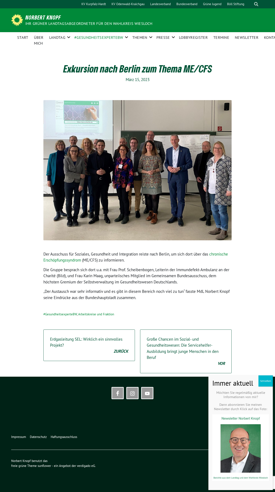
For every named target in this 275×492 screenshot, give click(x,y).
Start (22, 37)
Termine (221, 37)
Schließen (265, 380)
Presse (163, 37)
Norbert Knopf (43, 17)
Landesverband (160, 4)
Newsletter (246, 37)
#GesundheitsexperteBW (98, 37)
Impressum (18, 437)
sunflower (44, 466)
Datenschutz (38, 437)
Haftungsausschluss (64, 437)
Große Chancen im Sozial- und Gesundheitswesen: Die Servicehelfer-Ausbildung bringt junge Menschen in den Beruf (186, 351)
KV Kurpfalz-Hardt (93, 4)
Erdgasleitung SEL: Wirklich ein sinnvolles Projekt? (89, 345)
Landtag (57, 37)
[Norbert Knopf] (17, 19)
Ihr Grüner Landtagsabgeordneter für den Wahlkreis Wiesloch (89, 23)
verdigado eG (86, 466)
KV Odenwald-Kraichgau (128, 4)
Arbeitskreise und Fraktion (96, 314)
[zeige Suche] (256, 4)
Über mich (39, 40)
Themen (139, 37)
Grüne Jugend (212, 4)
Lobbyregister (193, 37)
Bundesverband (186, 4)
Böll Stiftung (235, 4)
